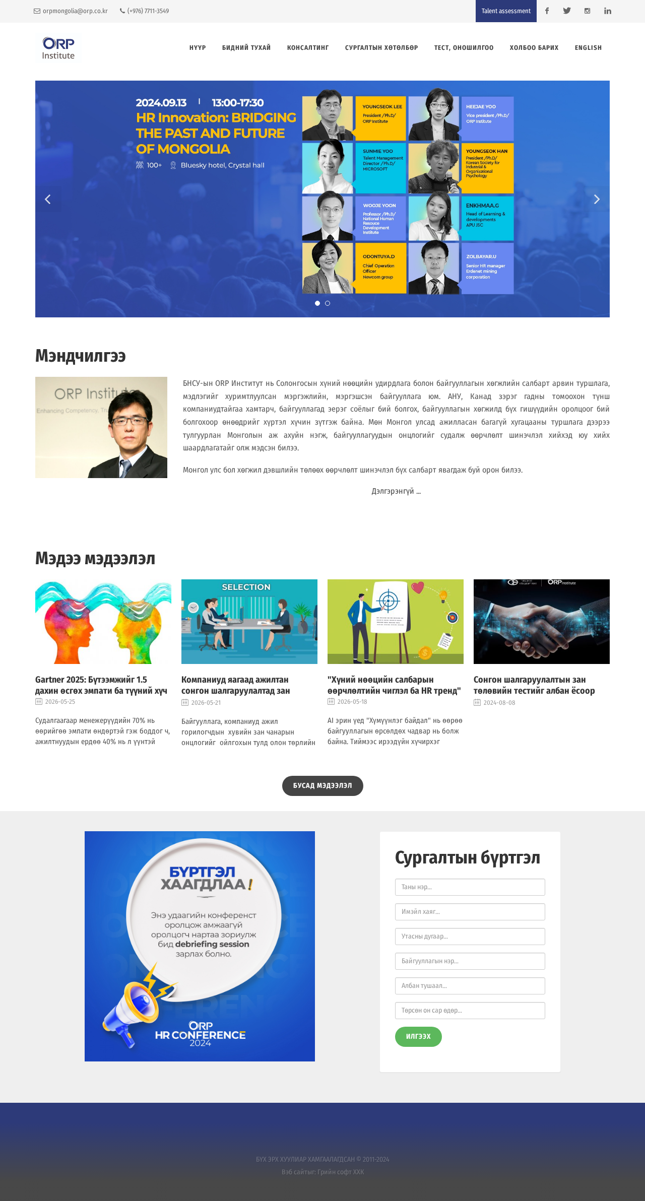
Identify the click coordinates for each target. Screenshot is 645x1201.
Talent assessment (506, 11)
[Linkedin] (607, 11)
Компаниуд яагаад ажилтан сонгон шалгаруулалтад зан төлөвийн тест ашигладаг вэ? (238, 690)
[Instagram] (587, 11)
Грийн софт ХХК (340, 1172)
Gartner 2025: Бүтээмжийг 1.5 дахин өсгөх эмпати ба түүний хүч (101, 685)
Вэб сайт (294, 1172)
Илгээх (418, 1036)
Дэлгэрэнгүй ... (396, 491)
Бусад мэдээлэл (322, 785)
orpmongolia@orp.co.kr (74, 11)
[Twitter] (567, 11)
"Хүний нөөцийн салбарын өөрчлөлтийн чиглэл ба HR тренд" (394, 685)
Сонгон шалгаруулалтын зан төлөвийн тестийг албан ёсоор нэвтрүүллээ (534, 690)
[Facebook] (547, 11)
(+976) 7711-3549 (147, 11)
